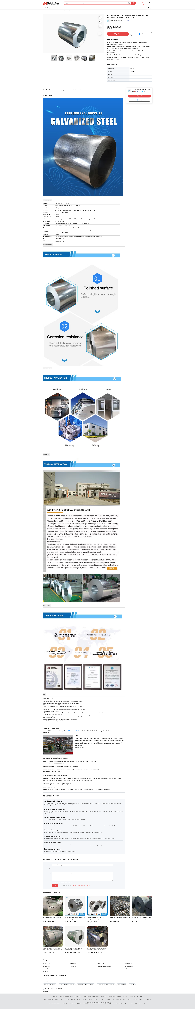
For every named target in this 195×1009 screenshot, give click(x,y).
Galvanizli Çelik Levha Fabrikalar (66, 984)
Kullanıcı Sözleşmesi (69, 996)
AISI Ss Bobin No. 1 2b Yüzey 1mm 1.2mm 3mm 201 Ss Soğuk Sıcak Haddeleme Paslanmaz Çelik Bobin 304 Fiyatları (97, 949)
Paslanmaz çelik (46, 963)
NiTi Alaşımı (73, 969)
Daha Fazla (45, 991)
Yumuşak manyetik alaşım (104, 966)
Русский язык (102, 999)
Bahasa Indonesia (147, 999)
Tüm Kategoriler (48, 8)
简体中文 (57, 999)
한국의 (108, 999)
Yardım (136, 8)
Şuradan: (49, 869)
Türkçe (134, 999)
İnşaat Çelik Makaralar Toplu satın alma (53, 988)
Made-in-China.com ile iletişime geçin (91, 996)
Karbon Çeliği (73, 963)
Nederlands (118, 999)
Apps (143, 8)
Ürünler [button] (67, 3)
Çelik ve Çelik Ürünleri (68, 11)
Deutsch (84, 999)
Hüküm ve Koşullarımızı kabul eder (132, 1003)
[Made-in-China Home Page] (51, 3)
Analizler (125, 996)
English (51, 999)
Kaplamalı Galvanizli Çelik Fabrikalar (105, 984)
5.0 (134, 91)
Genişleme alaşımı (129, 966)
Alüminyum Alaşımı (129, 963)
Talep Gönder (117, 34)
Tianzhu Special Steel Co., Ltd (117, 20)
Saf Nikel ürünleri (129, 969)
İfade (61, 996)
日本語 (67, 999)
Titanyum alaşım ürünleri (103, 969)
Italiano (95, 999)
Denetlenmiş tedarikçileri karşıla (114, 996)
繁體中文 (62, 999)
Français (73, 999)
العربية (113, 999)
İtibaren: (49, 865)
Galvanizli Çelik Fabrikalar (50, 984)
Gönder (55, 886)
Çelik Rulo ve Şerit (78, 11)
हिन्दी (124, 999)
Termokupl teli (46, 969)
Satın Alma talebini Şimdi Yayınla (81, 885)
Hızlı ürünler (103, 996)
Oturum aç (149, 4)
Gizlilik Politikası (78, 996)
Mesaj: (49, 873)
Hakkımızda (55, 996)
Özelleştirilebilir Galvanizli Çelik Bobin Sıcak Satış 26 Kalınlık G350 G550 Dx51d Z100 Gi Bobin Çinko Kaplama (120, 919)
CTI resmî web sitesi (73, 731)
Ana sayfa (45, 11)
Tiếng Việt (139, 999)
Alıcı (128, 8)
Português (90, 999)
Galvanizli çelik (101, 963)
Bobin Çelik (131, 984)
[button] (129, 3)
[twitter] (141, 996)
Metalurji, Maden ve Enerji (55, 11)
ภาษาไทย (129, 999)
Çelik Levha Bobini (121, 984)
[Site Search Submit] (133, 3)
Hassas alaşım (73, 966)
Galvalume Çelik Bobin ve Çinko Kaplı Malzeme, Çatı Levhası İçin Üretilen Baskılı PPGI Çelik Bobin (52, 949)
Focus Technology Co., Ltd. (96, 1002)
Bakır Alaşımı (46, 966)
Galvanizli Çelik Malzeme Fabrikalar (85, 984)
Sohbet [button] (142, 34)
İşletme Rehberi (132, 996)
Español (78, 999)
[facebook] (137, 996)
